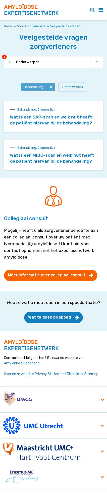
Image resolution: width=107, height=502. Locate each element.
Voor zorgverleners (31, 26)
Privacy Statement (50, 374)
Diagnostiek (46, 109)
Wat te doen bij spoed (49, 317)
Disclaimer (75, 374)
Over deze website (19, 374)
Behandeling (33, 87)
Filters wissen (72, 87)
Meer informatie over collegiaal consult (46, 275)
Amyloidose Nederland (22, 363)
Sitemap (91, 374)
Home (8, 26)
